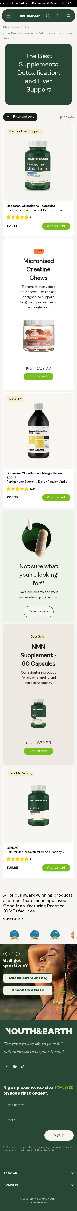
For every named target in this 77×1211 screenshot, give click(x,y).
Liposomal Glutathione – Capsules (36, 208)
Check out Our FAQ (28, 978)
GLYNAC (34, 850)
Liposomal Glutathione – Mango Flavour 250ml (36, 478)
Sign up (59, 1135)
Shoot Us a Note (28, 990)
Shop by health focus (18, 27)
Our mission (11, 919)
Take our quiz (38, 611)
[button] (8, 15)
